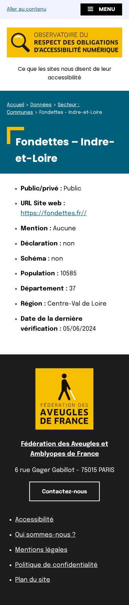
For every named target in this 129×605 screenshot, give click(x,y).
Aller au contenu (26, 9)
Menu (107, 9)
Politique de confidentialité (56, 565)
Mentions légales (41, 550)
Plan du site (32, 580)
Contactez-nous (64, 492)
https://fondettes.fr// (54, 213)
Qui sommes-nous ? (45, 535)
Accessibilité (34, 520)
